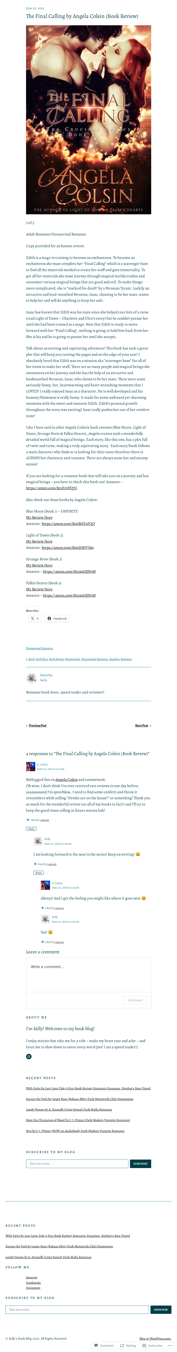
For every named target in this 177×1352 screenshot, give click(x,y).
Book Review (56, 659)
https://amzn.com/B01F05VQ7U (51, 488)
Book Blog (42, 659)
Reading (114, 659)
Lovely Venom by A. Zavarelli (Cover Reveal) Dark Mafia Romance (69, 1109)
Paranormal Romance (39, 648)
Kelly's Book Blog (20, 1338)
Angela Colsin (67, 779)
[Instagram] (29, 1056)
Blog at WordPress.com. (155, 1338)
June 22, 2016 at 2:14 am (50, 769)
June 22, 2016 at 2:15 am (57, 843)
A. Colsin (42, 764)
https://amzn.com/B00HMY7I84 (68, 547)
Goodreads (33, 1282)
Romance (126, 659)
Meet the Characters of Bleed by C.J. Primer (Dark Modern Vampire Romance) (78, 1120)
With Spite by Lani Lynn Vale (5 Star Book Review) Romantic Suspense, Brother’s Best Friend (88, 1088)
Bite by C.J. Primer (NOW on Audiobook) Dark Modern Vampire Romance (75, 1131)
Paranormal (72, 659)
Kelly (47, 839)
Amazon (31, 1277)
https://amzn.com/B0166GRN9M (69, 571)
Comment (135, 1000)
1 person (44, 820)
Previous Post (38, 725)
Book (32, 659)
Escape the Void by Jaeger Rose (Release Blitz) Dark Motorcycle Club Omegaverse (79, 1099)
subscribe (140, 1163)
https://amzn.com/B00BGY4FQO (68, 523)
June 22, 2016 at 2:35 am (65, 921)
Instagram (33, 1287)
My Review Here (39, 517)
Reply (31, 828)
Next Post (141, 725)
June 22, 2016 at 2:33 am (65, 887)
